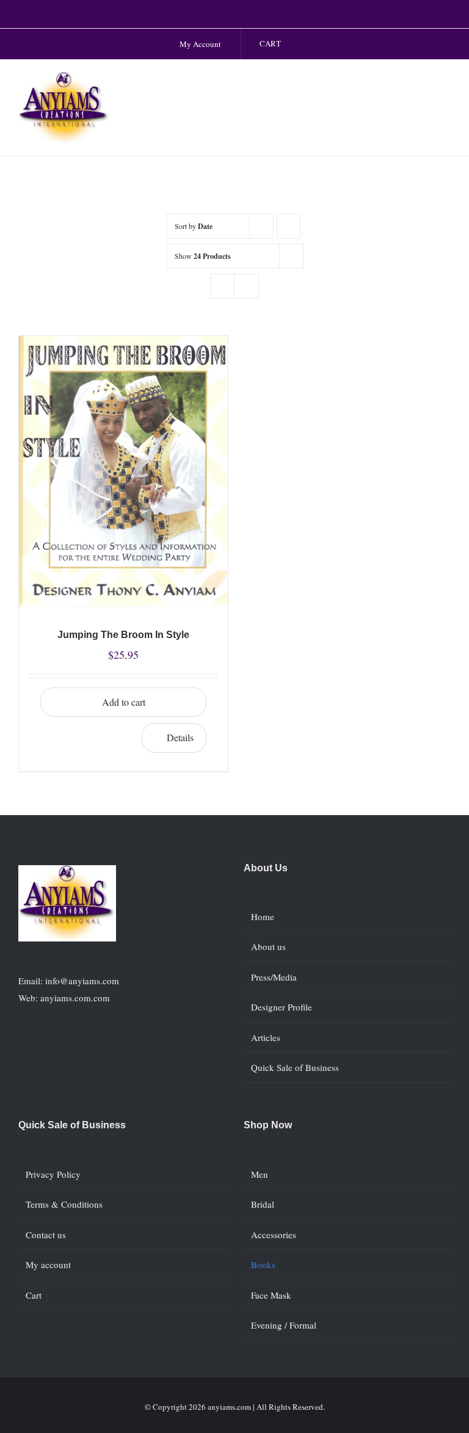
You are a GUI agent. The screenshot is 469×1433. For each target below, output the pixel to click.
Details (180, 737)
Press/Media (274, 977)
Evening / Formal (283, 1325)
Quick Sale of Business (295, 1067)
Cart (34, 1295)
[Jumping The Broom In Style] (123, 472)
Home (262, 916)
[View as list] (246, 286)
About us (268, 946)
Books (263, 1264)
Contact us (46, 1234)
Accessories (273, 1234)
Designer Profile (281, 1007)
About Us (266, 868)
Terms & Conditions (64, 1204)
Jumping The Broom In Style (123, 634)
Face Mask (271, 1295)
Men (259, 1174)
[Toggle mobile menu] (446, 84)
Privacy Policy (53, 1174)
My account (48, 1264)
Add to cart (123, 701)
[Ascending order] (288, 226)
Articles (265, 1037)
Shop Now (268, 1125)
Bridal (262, 1204)
